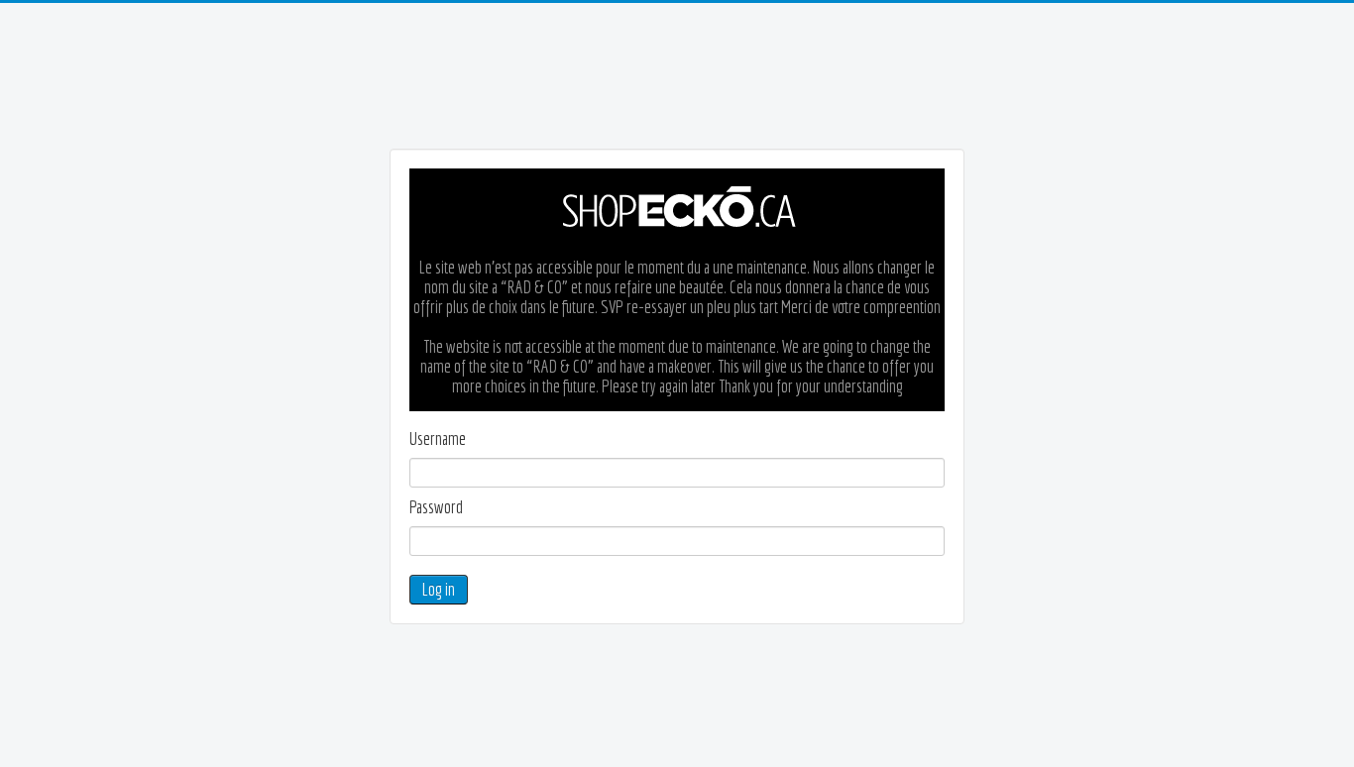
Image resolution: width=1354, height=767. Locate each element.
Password (436, 507)
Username (437, 439)
